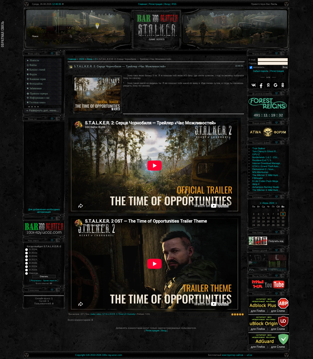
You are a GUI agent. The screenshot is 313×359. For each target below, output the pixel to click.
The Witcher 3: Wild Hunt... (266, 175)
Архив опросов (50, 281)
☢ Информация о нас (38, 97)
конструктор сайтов (232, 355)
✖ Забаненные (34, 88)
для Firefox (258, 310)
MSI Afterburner (260, 172)
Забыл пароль (260, 71)
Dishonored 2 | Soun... (263, 169)
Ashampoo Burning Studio (265, 187)
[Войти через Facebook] (261, 85)
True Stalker (258, 148)
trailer (92, 314)
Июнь (90, 59)
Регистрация (155, 4)
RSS (174, 4)
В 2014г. (33, 249)
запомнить (258, 67)
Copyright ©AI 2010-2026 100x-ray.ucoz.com (98, 355)
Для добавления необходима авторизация (44, 210)
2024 (81, 59)
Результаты (36, 281)
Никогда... (34, 273)
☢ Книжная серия (36, 79)
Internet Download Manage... (267, 163)
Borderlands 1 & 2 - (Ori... (265, 157)
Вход (167, 4)
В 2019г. (33, 266)
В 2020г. (33, 269)
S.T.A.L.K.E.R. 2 (109, 314)
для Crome (278, 310)
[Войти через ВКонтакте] (254, 85)
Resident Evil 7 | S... (262, 160)
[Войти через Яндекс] (268, 85)
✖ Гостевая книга (36, 102)
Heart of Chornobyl (127, 314)
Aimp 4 (255, 184)
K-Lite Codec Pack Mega (265, 181)
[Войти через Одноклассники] (283, 85)
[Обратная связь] (2, 34)
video (98, 314)
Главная (142, 4)
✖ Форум (32, 74)
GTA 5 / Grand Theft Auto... (266, 166)
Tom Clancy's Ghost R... (265, 151)
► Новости (33, 60)
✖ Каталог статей (36, 69)
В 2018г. (33, 263)
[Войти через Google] (275, 85)
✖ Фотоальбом (35, 83)
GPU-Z (256, 154)
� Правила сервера (37, 93)
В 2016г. (33, 256)
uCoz (249, 355)
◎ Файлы (32, 65)
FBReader (257, 178)
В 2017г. (33, 259)
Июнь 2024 (268, 203)
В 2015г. (33, 252)
